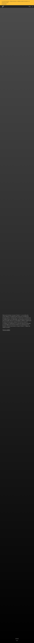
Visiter (30, 6)
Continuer (17, 638)
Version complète (6, 330)
